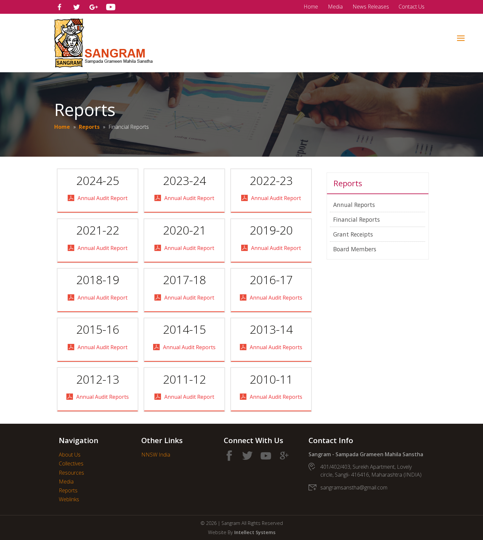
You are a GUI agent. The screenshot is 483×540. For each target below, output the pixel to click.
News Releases (371, 6)
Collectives (71, 463)
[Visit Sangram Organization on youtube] (266, 455)
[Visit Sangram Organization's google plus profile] (93, 7)
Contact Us (412, 6)
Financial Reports (356, 219)
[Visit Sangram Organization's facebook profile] (59, 7)
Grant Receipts (353, 234)
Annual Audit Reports (276, 297)
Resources (71, 472)
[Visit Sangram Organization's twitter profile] (76, 7)
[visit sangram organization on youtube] (110, 7)
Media (335, 6)
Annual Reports (354, 205)
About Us (69, 454)
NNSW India (155, 454)
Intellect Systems (254, 532)
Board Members (354, 249)
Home (311, 6)
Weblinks (69, 499)
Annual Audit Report (102, 198)
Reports (89, 126)
